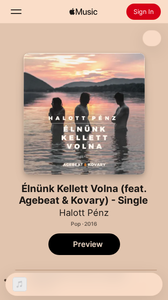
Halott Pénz (84, 212)
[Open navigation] (16, 12)
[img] (83, 12)
